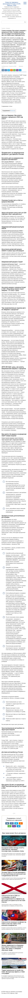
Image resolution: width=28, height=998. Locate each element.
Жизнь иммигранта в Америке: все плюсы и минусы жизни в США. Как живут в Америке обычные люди (13, 947)
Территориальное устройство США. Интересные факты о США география (13, 971)
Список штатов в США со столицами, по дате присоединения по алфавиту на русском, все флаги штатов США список (13, 899)
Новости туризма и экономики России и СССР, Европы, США (12, 3)
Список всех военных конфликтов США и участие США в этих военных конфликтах (14, 923)
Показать (12, 110)
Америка (21, 66)
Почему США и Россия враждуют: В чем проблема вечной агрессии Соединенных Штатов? (14, 873)
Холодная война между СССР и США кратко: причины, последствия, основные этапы (13, 849)
